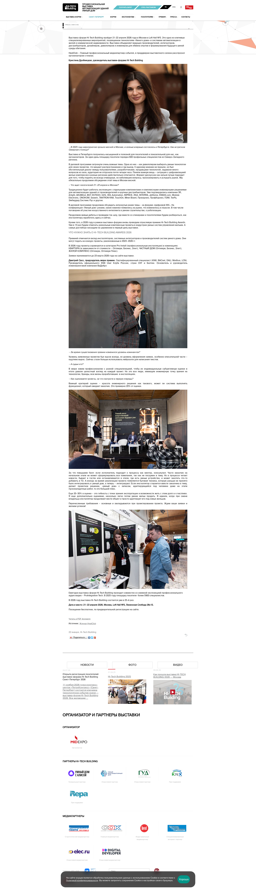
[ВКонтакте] (89, 637)
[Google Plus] (94, 637)
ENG (173, 7)
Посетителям (147, 17)
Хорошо (184, 879)
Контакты (185, 17)
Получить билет (125, 7)
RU (166, 7)
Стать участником (148, 7)
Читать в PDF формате (80, 619)
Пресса (173, 17)
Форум (113, 17)
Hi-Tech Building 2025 (119, 677)
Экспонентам (128, 17)
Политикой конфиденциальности (82, 881)
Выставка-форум (73, 17)
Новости (87, 665)
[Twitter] (92, 637)
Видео (178, 665)
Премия (162, 17)
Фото (132, 665)
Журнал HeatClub (87, 624)
